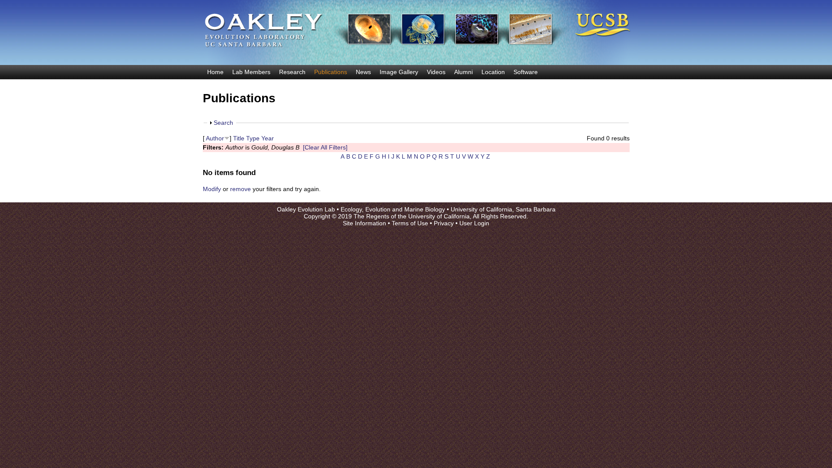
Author (215, 138)
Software (526, 71)
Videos (436, 71)
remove (240, 188)
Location (493, 71)
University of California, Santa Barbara (503, 209)
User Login (474, 223)
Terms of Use (410, 223)
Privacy (444, 223)
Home (215, 71)
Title (238, 138)
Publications (330, 71)
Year (267, 138)
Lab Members (251, 71)
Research (292, 71)
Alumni (463, 71)
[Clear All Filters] (325, 147)
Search (223, 122)
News (363, 71)
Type (253, 138)
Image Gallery (399, 71)
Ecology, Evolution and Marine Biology (393, 209)
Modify (212, 188)
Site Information (364, 223)
